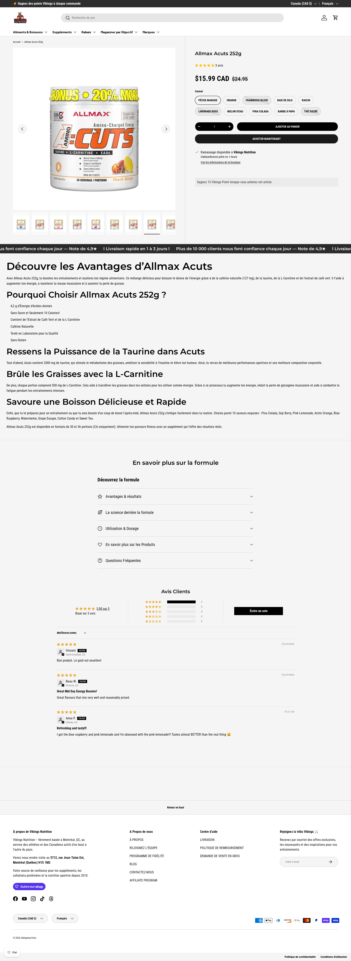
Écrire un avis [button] (259, 611)
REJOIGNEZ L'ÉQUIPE (143, 848)
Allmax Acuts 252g (33, 42)
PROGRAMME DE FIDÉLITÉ (147, 856)
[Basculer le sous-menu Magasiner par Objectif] (136, 32)
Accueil (17, 42)
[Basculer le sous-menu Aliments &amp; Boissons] (45, 32)
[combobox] (172, 17)
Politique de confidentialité (300, 956)
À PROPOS (136, 840)
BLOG (133, 864)
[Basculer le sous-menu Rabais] (94, 32)
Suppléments (62, 32)
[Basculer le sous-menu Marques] (158, 32)
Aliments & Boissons (28, 32)
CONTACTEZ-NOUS (142, 872)
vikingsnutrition (28, 937)
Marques (149, 32)
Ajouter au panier (287, 126)
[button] (335, 17)
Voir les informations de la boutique (220, 162)
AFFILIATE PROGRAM (143, 880)
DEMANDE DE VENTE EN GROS (220, 856)
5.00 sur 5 (102, 609)
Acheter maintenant (266, 138)
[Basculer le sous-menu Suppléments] (75, 32)
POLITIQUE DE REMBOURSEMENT (222, 848)
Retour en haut (175, 807)
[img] (66, 644)
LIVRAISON (207, 840)
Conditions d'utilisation (334, 956)
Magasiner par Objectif (117, 32)
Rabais (86, 32)
